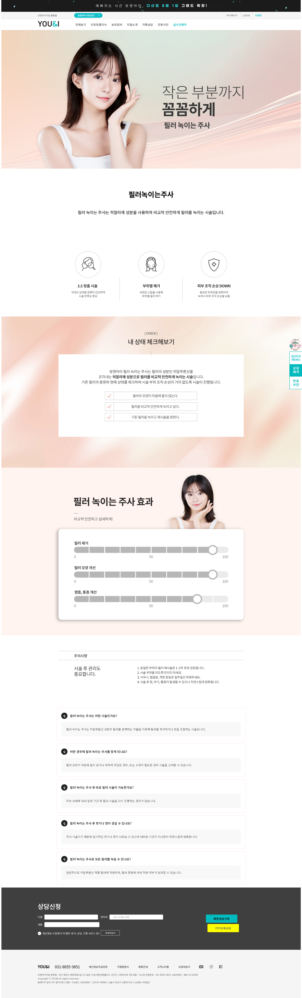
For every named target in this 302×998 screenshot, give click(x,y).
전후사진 (163, 24)
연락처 (104, 917)
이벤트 (258, 15)
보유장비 (117, 24)
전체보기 (80, 24)
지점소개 (132, 24)
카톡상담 (147, 24)
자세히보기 (110, 933)
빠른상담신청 (222, 919)
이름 (40, 917)
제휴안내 (143, 967)
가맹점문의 (123, 967)
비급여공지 (184, 967)
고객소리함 (163, 967)
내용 (40, 924)
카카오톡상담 (223, 928)
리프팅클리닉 (99, 24)
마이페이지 (232, 15)
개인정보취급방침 (98, 967)
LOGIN (246, 15)
